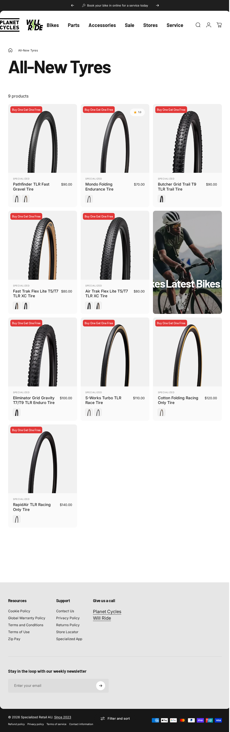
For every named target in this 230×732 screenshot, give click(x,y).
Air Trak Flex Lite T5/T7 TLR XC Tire (105, 291)
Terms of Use (19, 627)
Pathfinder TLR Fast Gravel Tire (31, 185)
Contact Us (65, 606)
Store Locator (67, 627)
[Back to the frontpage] (10, 50)
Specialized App (69, 634)
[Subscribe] (100, 681)
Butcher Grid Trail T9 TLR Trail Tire (175, 185)
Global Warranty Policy (26, 613)
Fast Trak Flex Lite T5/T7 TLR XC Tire (30, 291)
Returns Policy (68, 620)
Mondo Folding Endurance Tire (98, 185)
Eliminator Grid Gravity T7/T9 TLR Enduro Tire (34, 397)
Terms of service (56, 719)
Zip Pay (14, 634)
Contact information (81, 719)
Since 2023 (62, 712)
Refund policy (16, 719)
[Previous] (72, 5)
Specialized (21, 177)
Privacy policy (35, 719)
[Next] (157, 5)
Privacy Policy (68, 613)
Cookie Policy (19, 606)
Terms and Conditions (25, 620)
